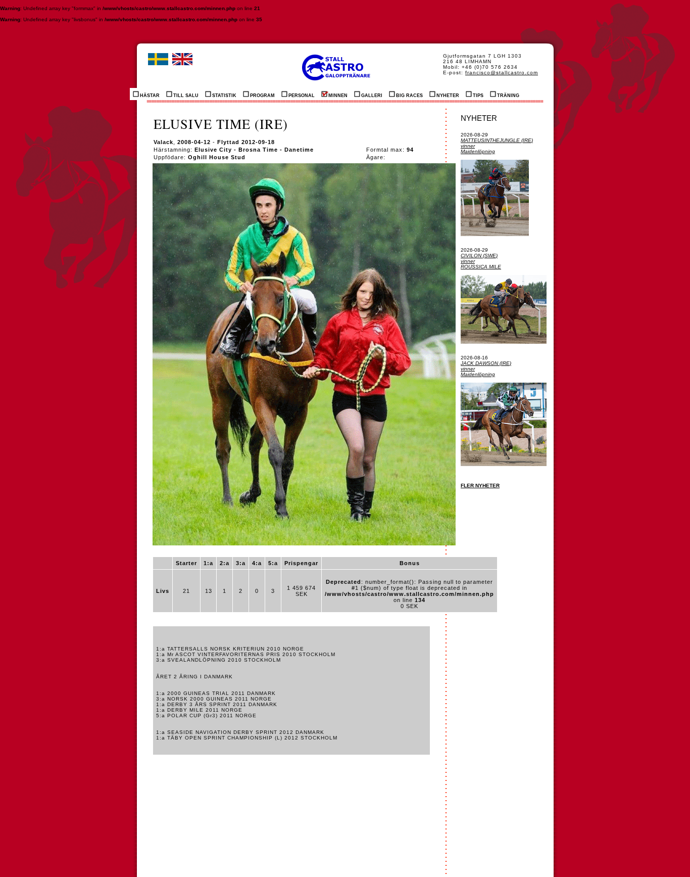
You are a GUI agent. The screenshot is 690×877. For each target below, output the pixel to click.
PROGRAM (262, 95)
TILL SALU (186, 95)
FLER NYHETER (480, 485)
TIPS (478, 95)
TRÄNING (508, 95)
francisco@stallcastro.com (501, 72)
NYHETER (447, 95)
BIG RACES (409, 95)
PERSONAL (301, 95)
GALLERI (371, 95)
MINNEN (338, 95)
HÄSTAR (150, 95)
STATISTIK (224, 95)
